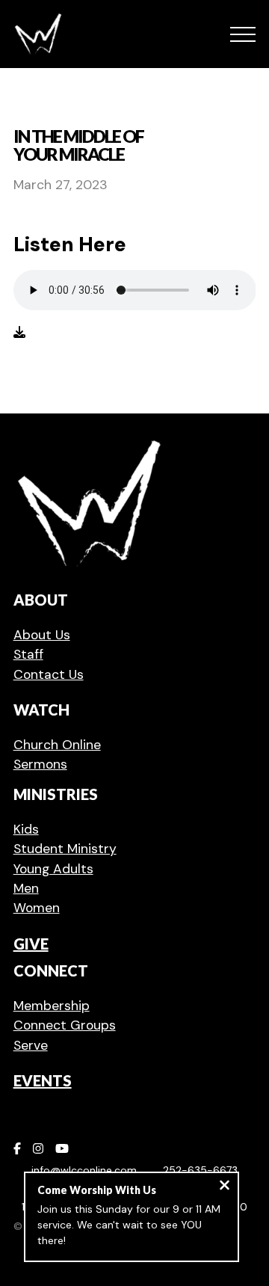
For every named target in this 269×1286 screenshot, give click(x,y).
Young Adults (53, 869)
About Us (41, 635)
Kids (26, 829)
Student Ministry (65, 848)
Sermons (40, 764)
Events (42, 1080)
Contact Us (48, 674)
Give (31, 944)
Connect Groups (64, 1025)
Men (26, 888)
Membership (51, 1005)
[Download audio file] (19, 333)
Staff (28, 654)
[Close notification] (224, 1187)
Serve (30, 1045)
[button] (243, 34)
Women (36, 907)
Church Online (57, 744)
